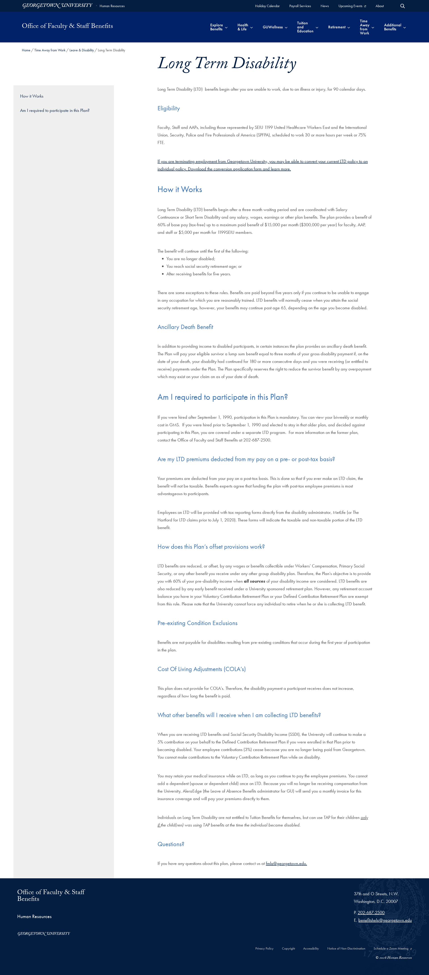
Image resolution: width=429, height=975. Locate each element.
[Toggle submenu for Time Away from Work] (372, 27)
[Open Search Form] (402, 6)
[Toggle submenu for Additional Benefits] (404, 27)
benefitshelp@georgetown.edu (385, 920)
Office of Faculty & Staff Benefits (67, 27)
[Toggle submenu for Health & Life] (251, 27)
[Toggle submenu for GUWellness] (286, 27)
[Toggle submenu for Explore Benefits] (226, 27)
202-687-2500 (371, 912)
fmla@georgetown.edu (286, 863)
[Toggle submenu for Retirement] (348, 27)
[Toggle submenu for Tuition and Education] (317, 27)
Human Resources (112, 6)
